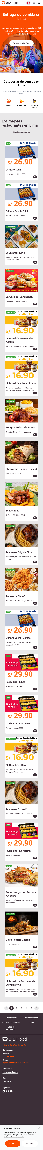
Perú (25, 1045)
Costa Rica (13, 1045)
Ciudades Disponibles (11, 1022)
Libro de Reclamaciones (11, 1028)
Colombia (6, 1045)
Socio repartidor (31, 1018)
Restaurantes (11, 1018)
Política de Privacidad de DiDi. (14, 1137)
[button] (21, 43)
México (20, 1045)
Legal (32, 1022)
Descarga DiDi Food (21, 43)
